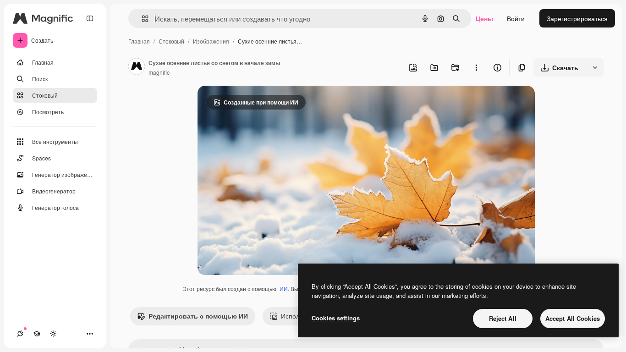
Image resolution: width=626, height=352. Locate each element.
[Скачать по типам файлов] (595, 67)
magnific (159, 72)
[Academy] (36, 333)
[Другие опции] (476, 67)
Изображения (211, 41)
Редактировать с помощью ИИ (198, 315)
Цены (484, 18)
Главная (139, 41)
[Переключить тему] (53, 333)
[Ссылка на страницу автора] (136, 67)
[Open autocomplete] (141, 18)
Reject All (502, 318)
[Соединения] (20, 333)
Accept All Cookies (572, 318)
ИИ (284, 288)
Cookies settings (336, 318)
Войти (516, 18)
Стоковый (171, 41)
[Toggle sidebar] (89, 18)
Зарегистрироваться (577, 18)
